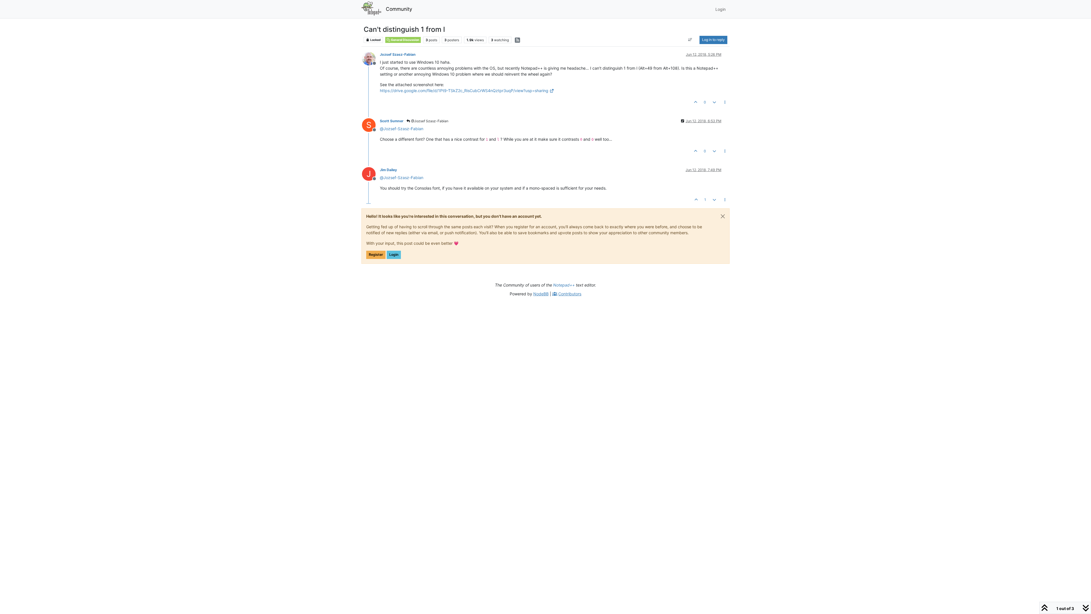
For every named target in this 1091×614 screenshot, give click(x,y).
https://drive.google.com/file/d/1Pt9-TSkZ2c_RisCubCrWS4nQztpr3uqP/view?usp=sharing (464, 90)
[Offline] (371, 58)
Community (399, 9)
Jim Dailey (388, 170)
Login (393, 254)
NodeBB (541, 293)
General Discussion (404, 40)
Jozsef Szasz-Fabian (398, 54)
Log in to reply (713, 40)
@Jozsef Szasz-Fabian (429, 121)
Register (376, 254)
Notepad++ (564, 285)
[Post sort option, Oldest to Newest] (690, 40)
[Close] (722, 216)
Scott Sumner (391, 121)
